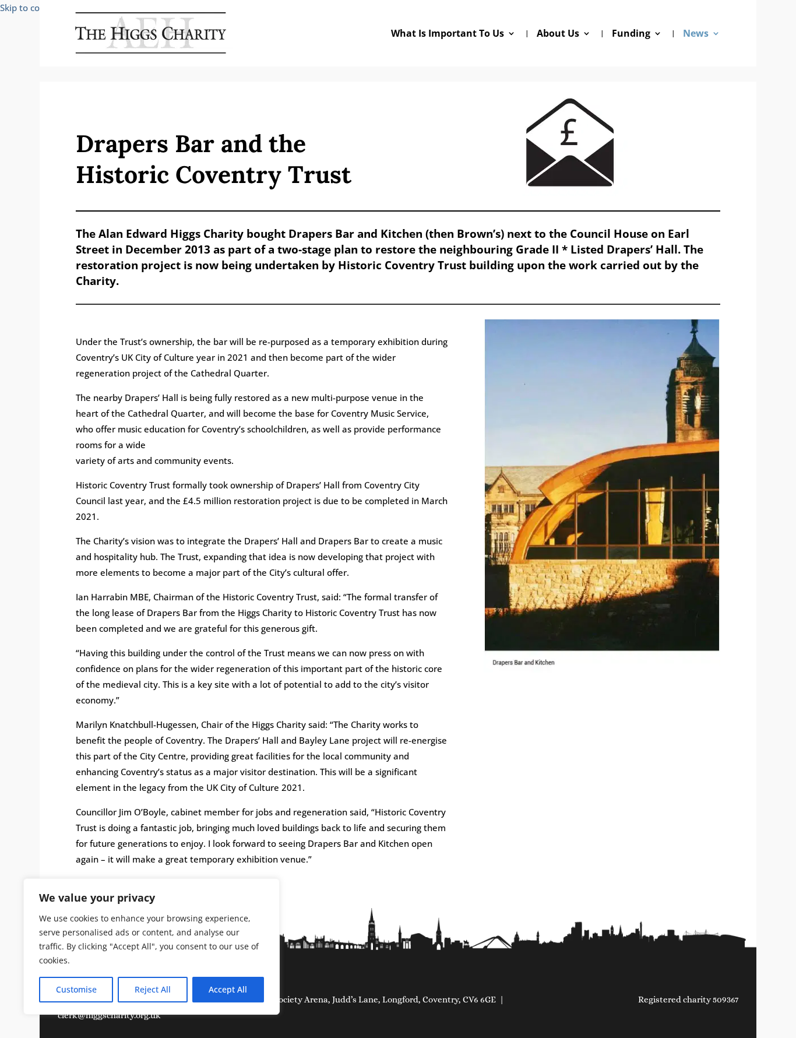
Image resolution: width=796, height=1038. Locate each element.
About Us (558, 34)
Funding (631, 34)
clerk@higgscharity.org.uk (109, 1015)
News (696, 34)
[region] (151, 946)
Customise (76, 989)
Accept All (228, 989)
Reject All (153, 989)
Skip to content (31, 7)
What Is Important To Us (447, 34)
